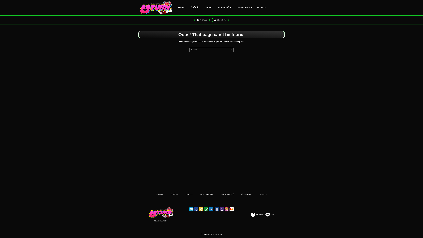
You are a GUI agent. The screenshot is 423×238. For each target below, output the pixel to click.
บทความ (208, 8)
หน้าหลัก (181, 8)
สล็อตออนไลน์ (246, 194)
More (260, 8)
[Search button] (231, 50)
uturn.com (160, 220)
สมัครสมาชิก (221, 20)
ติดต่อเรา (263, 194)
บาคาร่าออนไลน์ (245, 8)
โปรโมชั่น (195, 8)
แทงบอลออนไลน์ (225, 8)
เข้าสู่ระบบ (203, 20)
